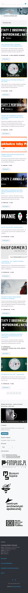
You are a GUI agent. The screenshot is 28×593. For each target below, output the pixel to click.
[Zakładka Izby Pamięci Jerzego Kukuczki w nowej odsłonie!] (14, 144)
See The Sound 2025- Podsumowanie (12, 227)
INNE (12, 55)
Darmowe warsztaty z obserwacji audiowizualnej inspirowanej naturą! (11, 45)
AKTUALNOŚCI (5, 348)
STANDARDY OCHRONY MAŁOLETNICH (9, 568)
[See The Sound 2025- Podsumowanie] (14, 217)
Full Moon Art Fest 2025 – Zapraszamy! (12, 374)
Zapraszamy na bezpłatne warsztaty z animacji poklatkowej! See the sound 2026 (12, 191)
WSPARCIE (5, 433)
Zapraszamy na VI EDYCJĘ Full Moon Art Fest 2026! (12, 80)
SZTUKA (18, 348)
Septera (13, 586)
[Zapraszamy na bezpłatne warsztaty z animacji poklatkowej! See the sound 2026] (14, 180)
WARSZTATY (16, 55)
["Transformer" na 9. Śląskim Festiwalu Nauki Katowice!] (14, 251)
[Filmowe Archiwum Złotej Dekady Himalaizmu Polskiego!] (14, 287)
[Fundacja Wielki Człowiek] (12, 3)
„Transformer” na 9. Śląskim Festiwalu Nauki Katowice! (12, 262)
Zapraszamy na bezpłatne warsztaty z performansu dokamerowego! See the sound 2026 (12, 117)
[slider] (13, 421)
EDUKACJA (11, 348)
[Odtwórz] (2, 421)
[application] (14, 415)
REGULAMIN (4, 558)
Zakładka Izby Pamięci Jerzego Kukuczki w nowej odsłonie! (12, 155)
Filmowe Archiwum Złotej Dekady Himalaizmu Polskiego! (11, 297)
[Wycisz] (23, 421)
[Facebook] (12, 580)
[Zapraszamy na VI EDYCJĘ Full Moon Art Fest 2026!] (14, 70)
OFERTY (2, 573)
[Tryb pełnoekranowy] (25, 421)
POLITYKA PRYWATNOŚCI (6, 563)
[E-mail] (15, 580)
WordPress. (18, 586)
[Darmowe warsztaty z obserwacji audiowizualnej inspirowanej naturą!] (14, 34)
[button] (14, 415)
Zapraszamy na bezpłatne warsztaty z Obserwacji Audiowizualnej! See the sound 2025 (12, 335)
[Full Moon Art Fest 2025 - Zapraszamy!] (14, 364)
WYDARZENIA (22, 55)
